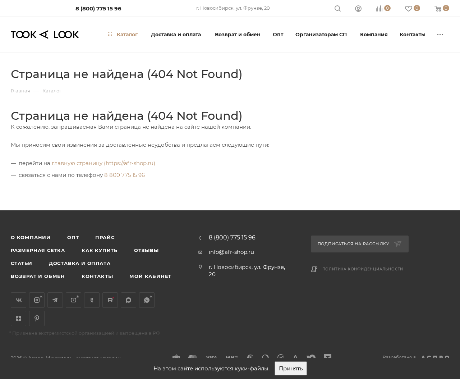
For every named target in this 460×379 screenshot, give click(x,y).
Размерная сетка (38, 250)
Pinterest (37, 318)
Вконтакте (18, 300)
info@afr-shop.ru (231, 251)
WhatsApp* (147, 300)
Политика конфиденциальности (363, 269)
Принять (291, 368)
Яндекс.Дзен (18, 318)
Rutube (110, 300)
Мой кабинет (150, 276)
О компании (31, 237)
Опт (73, 237)
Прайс (104, 237)
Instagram (37, 300)
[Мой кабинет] (358, 9)
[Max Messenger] (128, 300)
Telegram (55, 300)
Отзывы (146, 250)
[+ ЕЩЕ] (440, 34)
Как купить (100, 250)
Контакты (97, 276)
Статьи (21, 263)
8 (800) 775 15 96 (98, 8)
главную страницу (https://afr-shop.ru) (103, 163)
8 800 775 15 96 (124, 175)
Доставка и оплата (80, 263)
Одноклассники (92, 300)
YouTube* (73, 300)
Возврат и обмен (38, 276)
